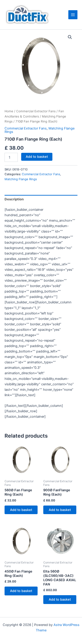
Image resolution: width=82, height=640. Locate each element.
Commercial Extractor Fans (36, 111)
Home (9, 111)
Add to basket (37, 157)
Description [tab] (14, 199)
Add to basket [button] (21, 510)
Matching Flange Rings (21, 179)
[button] (70, 37)
